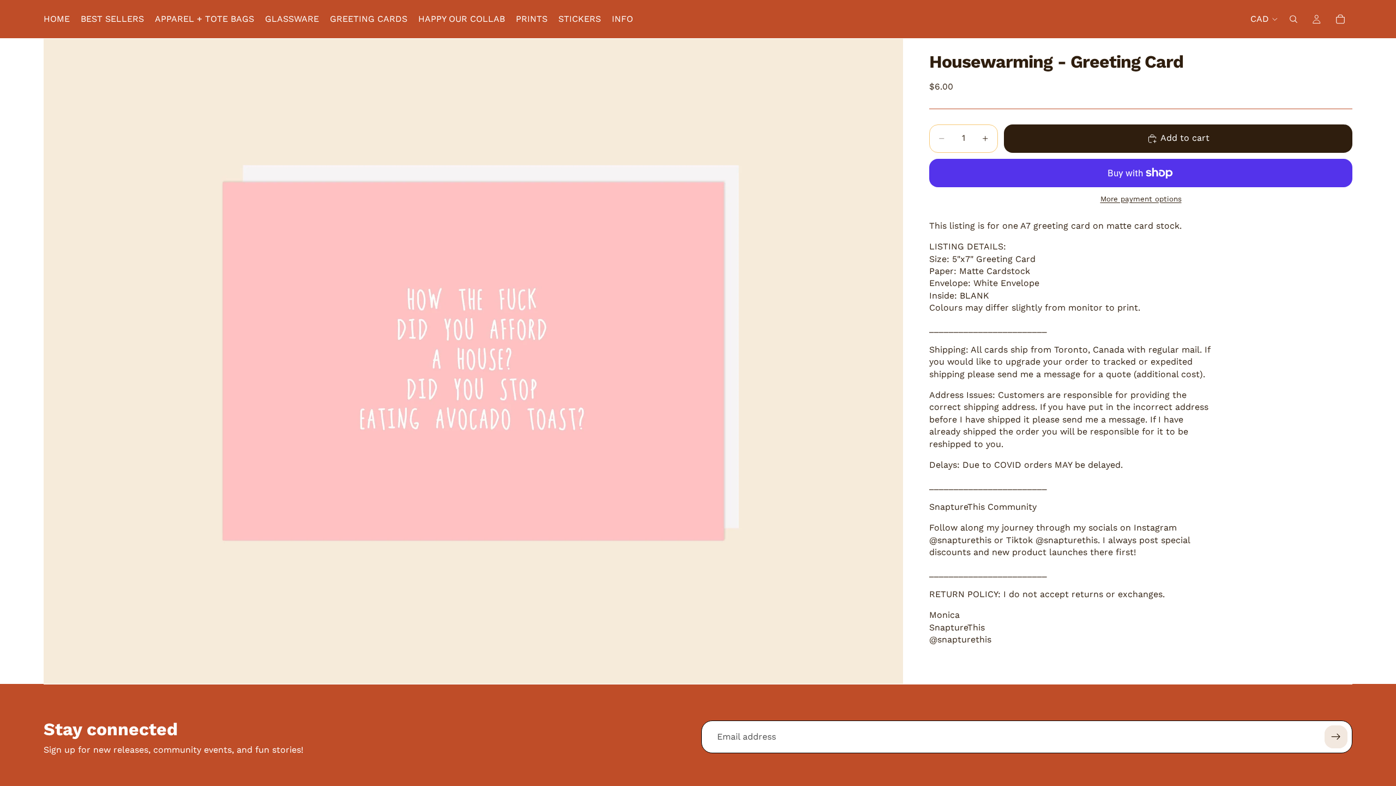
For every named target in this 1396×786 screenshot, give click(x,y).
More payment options (1141, 199)
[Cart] (1340, 19)
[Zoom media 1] (473, 361)
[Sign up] (1336, 736)
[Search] (1293, 19)
